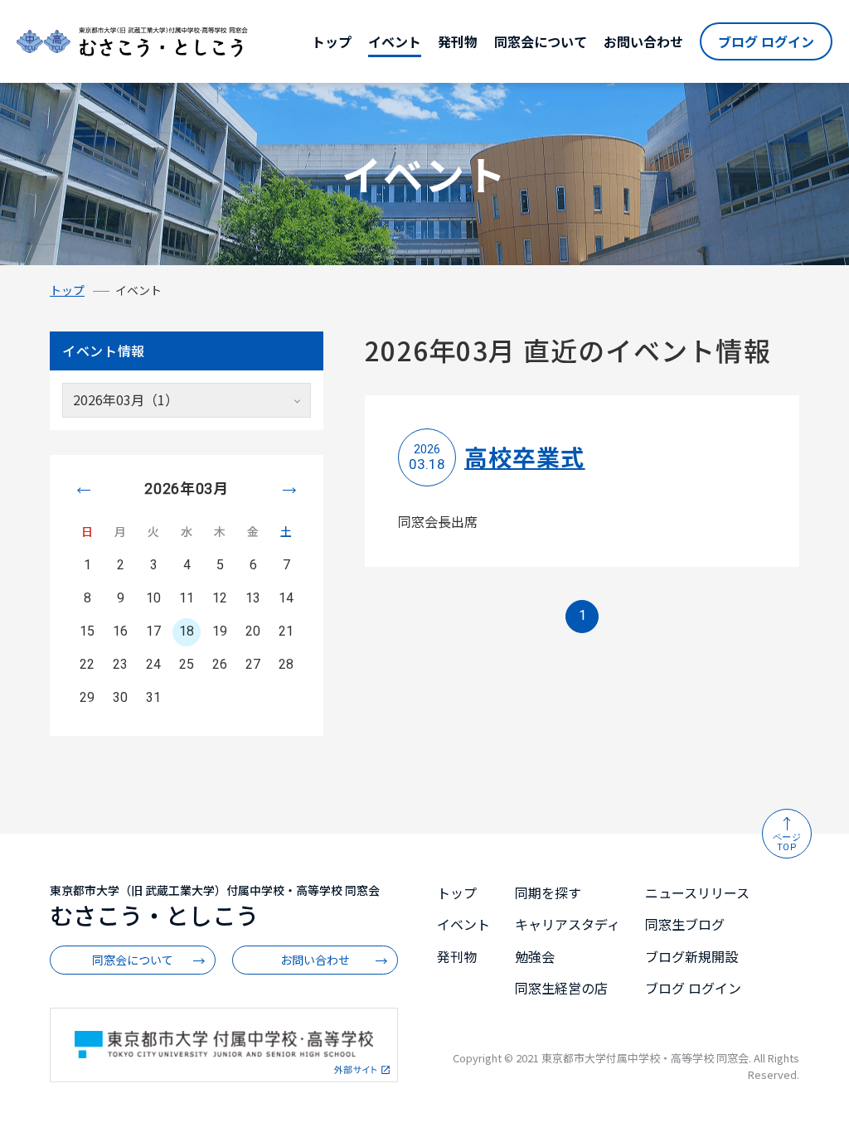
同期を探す (548, 892)
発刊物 (458, 41)
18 (186, 631)
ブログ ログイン (766, 41)
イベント (394, 41)
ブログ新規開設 (691, 956)
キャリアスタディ (567, 924)
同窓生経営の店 (561, 988)
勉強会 (535, 956)
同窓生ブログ (685, 924)
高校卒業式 (524, 456)
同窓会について (540, 41)
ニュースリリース (697, 892)
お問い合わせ (643, 41)
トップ (332, 41)
